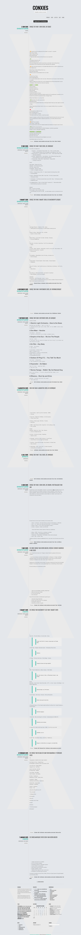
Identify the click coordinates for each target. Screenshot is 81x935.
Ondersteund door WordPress (34, 934)
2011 (18, 912)
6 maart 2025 (24, 610)
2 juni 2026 (24, 27)
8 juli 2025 (25, 455)
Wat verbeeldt (52, 899)
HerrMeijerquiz (54, 313)
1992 (23, 908)
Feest (56, 605)
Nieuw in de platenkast (53, 894)
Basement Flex (42, 748)
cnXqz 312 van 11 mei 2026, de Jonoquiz (41, 146)
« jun (34, 917)
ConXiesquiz (36, 141)
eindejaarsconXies (59, 876)
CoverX (26, 30)
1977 (25, 906)
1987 (25, 907)
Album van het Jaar (53, 890)
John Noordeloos (60, 478)
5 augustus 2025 (23, 388)
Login (20, 925)
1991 (20, 908)
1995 (29, 908)
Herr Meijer (59, 605)
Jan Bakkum (59, 541)
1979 (28, 906)
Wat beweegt (52, 897)
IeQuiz (56, 141)
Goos (51, 141)
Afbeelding (26, 32)
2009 (28, 911)
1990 (18, 908)
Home (63, 17)
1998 (22, 909)
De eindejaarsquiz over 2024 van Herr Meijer (43, 837)
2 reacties (25, 612)
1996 (18, 909)
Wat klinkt (26, 841)
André (25, 912)
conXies (40, 7)
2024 (38, 876)
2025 (35, 381)
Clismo (25, 914)
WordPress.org (21, 929)
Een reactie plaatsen (22, 28)
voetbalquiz (35, 543)
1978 (27, 906)
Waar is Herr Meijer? (25, 150)
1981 (30, 906)
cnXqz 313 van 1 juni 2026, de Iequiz (40, 27)
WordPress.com (48, 934)
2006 (22, 911)
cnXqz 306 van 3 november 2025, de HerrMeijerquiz (45, 289)
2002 (28, 909)
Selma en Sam (58, 832)
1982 (18, 907)
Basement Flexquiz (37, 283)
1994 (27, 908)
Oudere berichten (40, 881)
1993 (25, 908)
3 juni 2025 (24, 485)
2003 (30, 909)
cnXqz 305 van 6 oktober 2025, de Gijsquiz (43, 318)
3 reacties (25, 839)
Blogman (20, 914)
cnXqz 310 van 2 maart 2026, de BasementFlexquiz (45, 199)
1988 (27, 907)
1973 (23, 906)
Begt (50, 908)
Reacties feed (21, 928)
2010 (30, 911)
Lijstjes (56, 17)
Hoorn (53, 141)
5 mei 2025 (25, 548)
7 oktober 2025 (23, 318)
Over (52, 17)
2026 (35, 194)
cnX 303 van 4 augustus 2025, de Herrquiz (43, 388)
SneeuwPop (52, 913)
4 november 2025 (22, 289)
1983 (20, 907)
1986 (23, 907)
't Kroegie (35, 605)
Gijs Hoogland (54, 381)
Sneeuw (22, 918)
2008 (26, 911)
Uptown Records (52, 914)
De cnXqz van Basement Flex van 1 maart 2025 (44, 610)
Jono (58, 194)
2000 (25, 909)
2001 (27, 909)
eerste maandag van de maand (44, 141)
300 (38, 605)
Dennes (25, 915)
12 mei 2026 (24, 146)
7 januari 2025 (23, 837)
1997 (20, 909)
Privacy (48, 17)
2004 (18, 911)
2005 (20, 911)
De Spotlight (52, 910)
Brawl (35, 541)
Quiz (60, 17)
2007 (24, 911)
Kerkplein (59, 141)
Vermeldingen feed (22, 927)
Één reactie (25, 457)
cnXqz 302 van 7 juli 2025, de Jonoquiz (41, 455)
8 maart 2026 (24, 200)
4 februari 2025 (23, 753)
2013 (22, 912)
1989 (29, 907)
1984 (22, 907)
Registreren (20, 924)
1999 (23, 909)
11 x (50, 889)
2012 (20, 912)
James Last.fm (52, 911)
